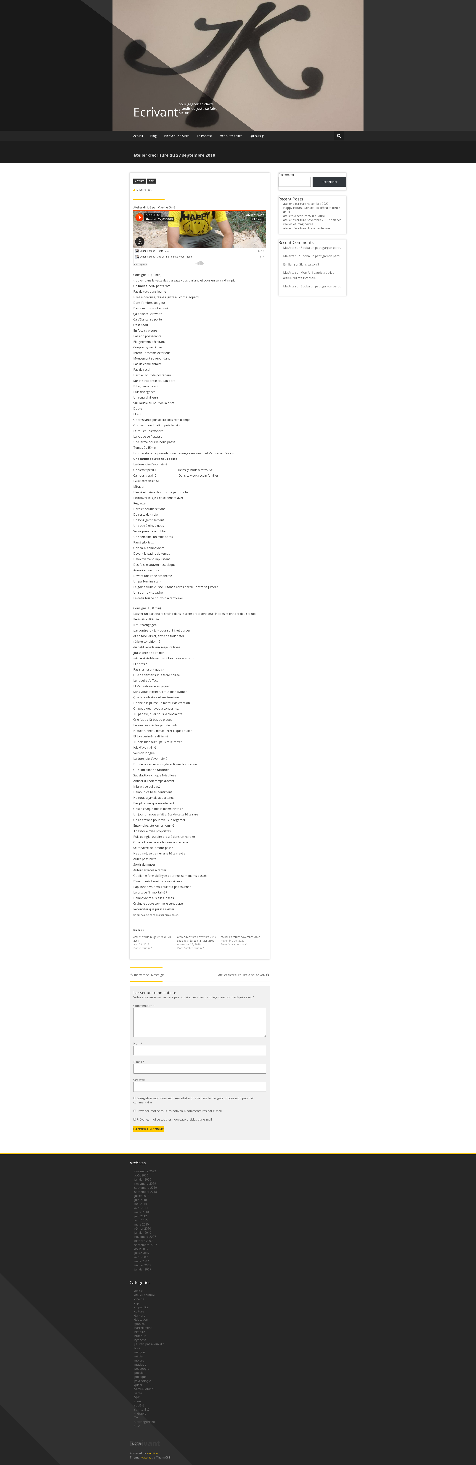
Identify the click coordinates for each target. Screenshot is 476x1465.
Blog (153, 136)
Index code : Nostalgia (149, 975)
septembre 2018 (145, 1192)
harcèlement (143, 1328)
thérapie (140, 1413)
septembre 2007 (145, 1245)
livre (137, 1348)
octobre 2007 (143, 1241)
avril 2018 (141, 1208)
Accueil (138, 136)
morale (139, 1360)
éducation (141, 1319)
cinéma (139, 1299)
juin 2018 (140, 1200)
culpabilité (141, 1307)
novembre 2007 (145, 1237)
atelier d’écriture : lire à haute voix (241, 975)
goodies (139, 1324)
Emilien (288, 264)
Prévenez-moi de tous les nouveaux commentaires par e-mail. (179, 1111)
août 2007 (141, 1249)
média (138, 1356)
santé (138, 1393)
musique (140, 1364)
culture (139, 1311)
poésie (139, 1373)
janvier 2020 (142, 1179)
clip (136, 1303)
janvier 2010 (142, 1233)
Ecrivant (155, 112)
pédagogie (141, 1369)
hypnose (140, 1340)
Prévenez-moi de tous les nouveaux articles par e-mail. (174, 1119)
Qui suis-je (257, 136)
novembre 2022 (145, 1171)
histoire (139, 1332)
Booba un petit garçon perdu (320, 248)
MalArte (288, 248)
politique (140, 1377)
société (139, 1405)
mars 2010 (141, 1224)
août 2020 (141, 1175)
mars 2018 (141, 1212)
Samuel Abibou (144, 1389)
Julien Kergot (144, 189)
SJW (137, 1397)
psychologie (142, 1381)
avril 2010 (141, 1220)
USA (137, 1426)
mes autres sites (230, 136)
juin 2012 (140, 1216)
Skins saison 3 (309, 264)
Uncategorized (144, 1422)
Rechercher (286, 175)
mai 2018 (140, 1204)
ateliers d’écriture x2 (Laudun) (304, 216)
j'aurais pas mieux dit (149, 1344)
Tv (136, 1418)
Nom (138, 1044)
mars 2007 (141, 1261)
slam (152, 181)
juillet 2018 (141, 1196)
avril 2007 (141, 1257)
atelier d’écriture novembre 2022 (240, 937)
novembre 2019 (145, 1183)
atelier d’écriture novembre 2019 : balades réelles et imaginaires (196, 938)
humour (140, 1336)
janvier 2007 (142, 1269)
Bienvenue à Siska (176, 136)
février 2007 (142, 1265)
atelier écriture (144, 1295)
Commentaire (144, 1006)
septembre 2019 (145, 1188)
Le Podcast (204, 136)
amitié (138, 1291)
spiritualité (141, 1409)
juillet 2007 (141, 1253)
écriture (139, 181)
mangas (139, 1352)
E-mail (138, 1062)
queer (138, 1385)
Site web (139, 1080)
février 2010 (142, 1228)
